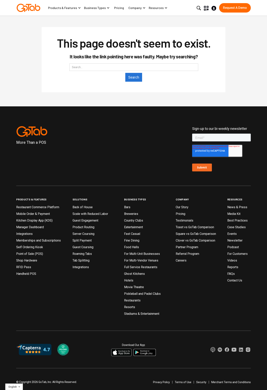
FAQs (231, 274)
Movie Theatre (134, 287)
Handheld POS (26, 274)
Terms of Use (183, 382)
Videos (232, 260)
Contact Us (234, 280)
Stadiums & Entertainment (141, 314)
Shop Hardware (26, 260)
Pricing (119, 8)
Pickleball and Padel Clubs (142, 294)
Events (232, 234)
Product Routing (83, 227)
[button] (64, 8)
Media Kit (233, 214)
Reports (232, 267)
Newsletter (235, 240)
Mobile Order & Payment (33, 214)
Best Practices (237, 220)
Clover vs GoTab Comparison (195, 240)
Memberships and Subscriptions (38, 240)
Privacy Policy (161, 382)
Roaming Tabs (82, 254)
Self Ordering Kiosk (29, 247)
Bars (127, 207)
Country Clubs (133, 220)
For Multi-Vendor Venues (141, 260)
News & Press (237, 207)
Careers (181, 260)
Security (201, 382)
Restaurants (132, 300)
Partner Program (187, 247)
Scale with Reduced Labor (90, 214)
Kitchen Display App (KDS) (34, 220)
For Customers (237, 254)
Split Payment (82, 240)
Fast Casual (132, 234)
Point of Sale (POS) (29, 254)
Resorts (129, 307)
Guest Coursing (83, 247)
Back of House (83, 207)
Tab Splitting (81, 260)
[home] (28, 7)
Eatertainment (133, 227)
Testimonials (184, 220)
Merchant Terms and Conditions (231, 382)
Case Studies (236, 227)
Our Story (182, 207)
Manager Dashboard (30, 227)
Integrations (24, 234)
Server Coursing (83, 234)
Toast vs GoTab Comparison (195, 227)
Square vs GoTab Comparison (196, 234)
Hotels (128, 280)
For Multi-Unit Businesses (142, 254)
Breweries (131, 214)
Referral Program (187, 254)
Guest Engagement (85, 220)
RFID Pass (23, 267)
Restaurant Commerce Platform (37, 207)
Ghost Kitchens (134, 274)
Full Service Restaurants (140, 267)
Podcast (233, 247)
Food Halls (131, 247)
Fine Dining (131, 240)
